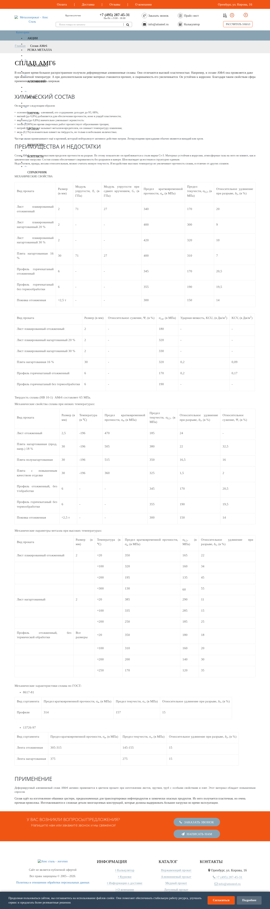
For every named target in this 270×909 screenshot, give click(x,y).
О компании (125, 887)
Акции (32, 38)
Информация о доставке (125, 880)
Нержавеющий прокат (176, 867)
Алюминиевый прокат (176, 874)
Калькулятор (125, 867)
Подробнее (249, 900)
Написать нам (199, 831)
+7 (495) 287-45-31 (115, 15)
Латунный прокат (176, 887)
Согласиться (221, 900)
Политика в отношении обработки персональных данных (52, 880)
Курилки (125, 874)
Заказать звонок (198, 821)
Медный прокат (176, 880)
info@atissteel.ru (229, 881)
